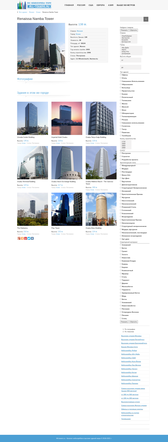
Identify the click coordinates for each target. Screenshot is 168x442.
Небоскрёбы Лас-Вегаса (131, 365)
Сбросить (133, 30)
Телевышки (126, 419)
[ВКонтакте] (32, 238)
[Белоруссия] (129, 42)
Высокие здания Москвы (131, 336)
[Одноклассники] (22, 238)
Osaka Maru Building (93, 228)
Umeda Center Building (25, 137)
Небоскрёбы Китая (129, 372)
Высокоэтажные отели (130, 402)
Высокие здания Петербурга (132, 339)
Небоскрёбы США (128, 358)
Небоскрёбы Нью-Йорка (131, 361)
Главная (69, 5)
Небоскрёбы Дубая (129, 350)
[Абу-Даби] (131, 48)
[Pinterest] (25, 238)
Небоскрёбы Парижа (129, 383)
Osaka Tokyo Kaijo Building (96, 137)
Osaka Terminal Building (26, 181)
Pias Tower (55, 228)
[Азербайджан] (129, 36)
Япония (31, 12)
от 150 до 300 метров (129, 398)
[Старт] (146, 19)
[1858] (126, 144)
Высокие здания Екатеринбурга (134, 343)
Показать (124, 30)
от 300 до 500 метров (129, 394)
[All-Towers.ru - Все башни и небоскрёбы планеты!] (34, 5)
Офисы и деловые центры (132, 409)
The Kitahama (22, 228)
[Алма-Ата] (131, 52)
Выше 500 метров (126, 5)
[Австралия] (129, 38)
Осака (38, 12)
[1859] (126, 145)
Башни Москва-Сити (129, 347)
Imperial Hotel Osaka (59, 137)
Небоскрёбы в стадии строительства (130, 414)
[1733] (126, 142)
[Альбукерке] (131, 54)
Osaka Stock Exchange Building (63, 181)
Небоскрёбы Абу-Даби (130, 354)
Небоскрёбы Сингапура (130, 380)
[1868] (126, 147)
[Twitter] (29, 238)
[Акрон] (131, 50)
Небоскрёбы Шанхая (129, 376)
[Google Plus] (19, 238)
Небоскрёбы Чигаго (129, 369)
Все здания (23, 12)
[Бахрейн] (129, 40)
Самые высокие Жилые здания (134, 405)
